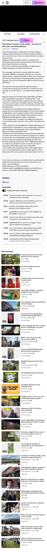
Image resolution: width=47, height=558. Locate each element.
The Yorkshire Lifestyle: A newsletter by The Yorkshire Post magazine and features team (33, 445)
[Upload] (30, 2)
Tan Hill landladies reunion (30, 266)
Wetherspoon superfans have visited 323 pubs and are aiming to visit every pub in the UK (32, 492)
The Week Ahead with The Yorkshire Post (30, 386)
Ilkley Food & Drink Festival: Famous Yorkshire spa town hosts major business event (33, 539)
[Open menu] (3, 2)
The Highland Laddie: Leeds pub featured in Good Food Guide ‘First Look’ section (32, 468)
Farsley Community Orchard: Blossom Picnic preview (31, 256)
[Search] (25, 2)
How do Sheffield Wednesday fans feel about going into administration (31, 350)
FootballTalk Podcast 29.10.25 (32, 373)
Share (22, 34)
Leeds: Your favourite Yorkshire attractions (32, 504)
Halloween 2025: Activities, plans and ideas (31, 409)
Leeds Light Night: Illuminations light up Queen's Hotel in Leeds (33, 421)
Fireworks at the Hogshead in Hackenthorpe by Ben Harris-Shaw (31, 315)
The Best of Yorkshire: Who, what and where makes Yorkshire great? (33, 456)
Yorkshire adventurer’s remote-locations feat (32, 279)
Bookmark (36, 34)
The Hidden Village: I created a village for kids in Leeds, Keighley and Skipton (32, 291)
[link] (10, 40)
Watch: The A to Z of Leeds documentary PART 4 (31, 338)
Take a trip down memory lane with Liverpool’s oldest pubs (32, 527)
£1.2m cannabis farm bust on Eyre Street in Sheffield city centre (33, 326)
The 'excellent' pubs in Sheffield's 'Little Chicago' (33, 303)
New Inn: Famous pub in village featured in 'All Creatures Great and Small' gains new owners (32, 480)
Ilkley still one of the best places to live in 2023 (33, 516)
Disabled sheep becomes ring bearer (32, 362)
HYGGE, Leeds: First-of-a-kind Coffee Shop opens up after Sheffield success (32, 397)
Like (9, 34)
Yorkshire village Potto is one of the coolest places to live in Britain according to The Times (32, 433)
